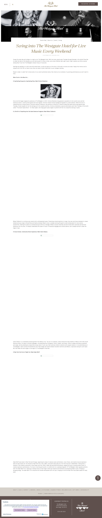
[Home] (51, 6)
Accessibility (85, 490)
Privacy (40, 493)
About (15, 490)
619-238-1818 (61, 511)
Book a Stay (43, 40)
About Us (50, 40)
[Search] (12, 4)
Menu (6, 4)
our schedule (62, 72)
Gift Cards (76, 490)
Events (55, 40)
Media (38, 490)
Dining (60, 40)
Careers (32, 490)
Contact (25, 490)
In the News (45, 490)
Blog (58, 55)
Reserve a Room (88, 4)
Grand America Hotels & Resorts (54, 493)
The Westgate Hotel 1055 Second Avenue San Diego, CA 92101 (61, 506)
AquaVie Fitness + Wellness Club (61, 490)
